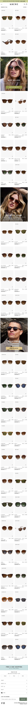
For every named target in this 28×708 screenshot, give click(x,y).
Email (5, 675)
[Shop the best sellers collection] (14, 74)
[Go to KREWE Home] (14, 4)
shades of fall (4, 7)
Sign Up (23, 699)
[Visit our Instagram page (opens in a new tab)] (4, 703)
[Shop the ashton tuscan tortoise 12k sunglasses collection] (14, 204)
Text (14, 675)
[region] (14, 1)
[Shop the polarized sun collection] (14, 335)
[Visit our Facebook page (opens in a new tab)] (2, 703)
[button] (24, 4)
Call (23, 675)
